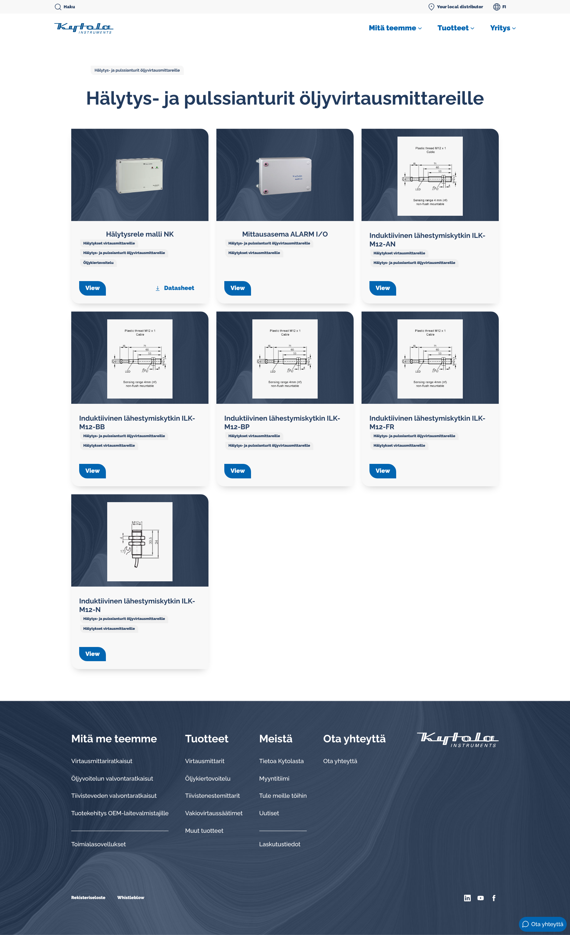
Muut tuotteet (204, 830)
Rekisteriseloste (88, 897)
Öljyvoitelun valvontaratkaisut (112, 778)
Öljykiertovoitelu (98, 263)
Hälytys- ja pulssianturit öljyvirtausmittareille (137, 70)
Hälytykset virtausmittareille (109, 243)
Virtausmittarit (204, 761)
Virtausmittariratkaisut (101, 761)
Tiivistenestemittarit (212, 795)
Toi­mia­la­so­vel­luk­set (98, 844)
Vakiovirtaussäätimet (214, 813)
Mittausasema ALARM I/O (285, 234)
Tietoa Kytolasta (281, 761)
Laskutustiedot (280, 844)
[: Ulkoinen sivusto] (468, 898)
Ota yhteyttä (340, 761)
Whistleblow (130, 897)
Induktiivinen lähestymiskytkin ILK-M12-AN (427, 239)
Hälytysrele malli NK (140, 234)
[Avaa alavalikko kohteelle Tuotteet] (472, 28)
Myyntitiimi (274, 778)
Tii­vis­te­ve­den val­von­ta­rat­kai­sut (114, 795)
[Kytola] (83, 28)
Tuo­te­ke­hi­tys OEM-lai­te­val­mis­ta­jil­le (120, 813)
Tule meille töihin (283, 795)
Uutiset (269, 813)
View (92, 288)
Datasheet (179, 288)
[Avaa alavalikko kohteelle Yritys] (514, 28)
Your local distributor (460, 6)
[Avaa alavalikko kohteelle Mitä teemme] (420, 28)
